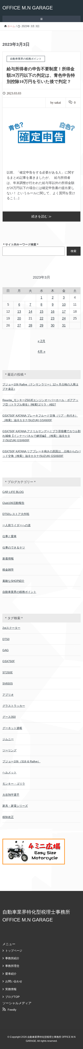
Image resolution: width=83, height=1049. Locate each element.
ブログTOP (12, 996)
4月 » (41, 351)
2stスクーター (11, 627)
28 (30, 325)
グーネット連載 (12, 728)
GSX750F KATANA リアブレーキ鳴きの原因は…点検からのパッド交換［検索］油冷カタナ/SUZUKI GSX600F (41, 453)
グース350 (9, 716)
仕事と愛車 (9, 536)
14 (30, 311)
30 (52, 325)
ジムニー (8, 739)
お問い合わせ (13, 981)
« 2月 (41, 341)
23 (52, 318)
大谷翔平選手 (10, 794)
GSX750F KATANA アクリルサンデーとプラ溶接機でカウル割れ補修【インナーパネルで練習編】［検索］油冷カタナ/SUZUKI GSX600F (41, 436)
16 (52, 311)
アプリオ (8, 694)
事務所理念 (12, 965)
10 (64, 304)
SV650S (7, 683)
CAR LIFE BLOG (13, 491)
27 (19, 325)
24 (64, 318)
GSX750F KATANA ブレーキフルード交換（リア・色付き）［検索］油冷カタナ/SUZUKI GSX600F (40, 418)
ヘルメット (9, 772)
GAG (5, 650)
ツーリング (9, 750)
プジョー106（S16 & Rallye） (21, 761)
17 (64, 311)
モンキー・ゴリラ (13, 783)
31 (64, 325)
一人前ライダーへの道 (16, 525)
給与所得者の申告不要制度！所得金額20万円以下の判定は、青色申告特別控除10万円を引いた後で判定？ (41, 75)
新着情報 (8, 558)
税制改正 (8, 817)
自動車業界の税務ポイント (19, 591)
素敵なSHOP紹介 (13, 580)
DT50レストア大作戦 (15, 514)
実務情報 (11, 989)
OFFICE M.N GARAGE (27, 7)
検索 (73, 251)
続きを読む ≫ (41, 216)
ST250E (7, 672)
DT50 (5, 639)
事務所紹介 (12, 958)
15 (41, 311)
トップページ (13, 950)
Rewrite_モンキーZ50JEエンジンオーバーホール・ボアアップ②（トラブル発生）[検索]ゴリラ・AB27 (40, 402)
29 (41, 325)
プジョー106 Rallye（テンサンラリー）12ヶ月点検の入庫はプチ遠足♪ (40, 386)
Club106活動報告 (13, 503)
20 (19, 318)
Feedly (12, 1009)
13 (19, 311)
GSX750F (8, 661)
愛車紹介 (11, 973)
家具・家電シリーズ (15, 805)
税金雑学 (8, 569)
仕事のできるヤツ (13, 547)
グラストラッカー (13, 705)
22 (41, 318)
